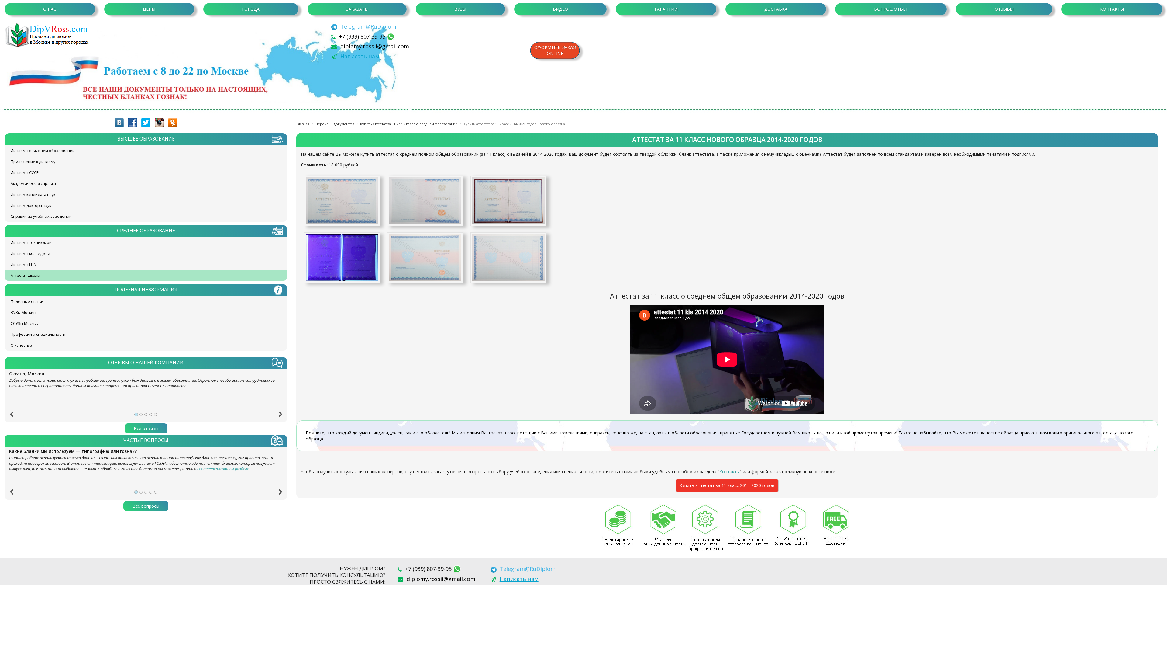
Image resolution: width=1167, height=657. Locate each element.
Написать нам (359, 56)
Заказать (357, 9)
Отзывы (1004, 9)
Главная (302, 124)
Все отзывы (146, 428)
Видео (560, 9)
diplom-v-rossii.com (49, 35)
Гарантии (666, 9)
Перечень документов (334, 124)
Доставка (775, 9)
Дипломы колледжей (30, 253)
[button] (11, 416)
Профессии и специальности (38, 334)
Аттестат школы (25, 275)
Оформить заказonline (555, 50)
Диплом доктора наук (31, 205)
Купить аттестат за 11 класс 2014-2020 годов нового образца (514, 124)
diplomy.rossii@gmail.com (374, 46)
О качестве (21, 345)
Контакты (1112, 9)
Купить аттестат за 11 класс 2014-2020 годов (727, 485)
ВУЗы (460, 9)
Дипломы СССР (25, 172)
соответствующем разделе (223, 468)
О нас (49, 9)
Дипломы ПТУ (23, 264)
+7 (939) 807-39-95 (363, 36)
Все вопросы (146, 506)
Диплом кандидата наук (33, 194)
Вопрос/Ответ (891, 9)
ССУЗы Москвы (25, 323)
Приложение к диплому (33, 161)
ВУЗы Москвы (23, 312)
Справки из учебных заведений (41, 216)
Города (251, 9)
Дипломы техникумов (31, 242)
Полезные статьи (27, 301)
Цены (149, 9)
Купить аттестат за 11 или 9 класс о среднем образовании (408, 124)
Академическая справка (33, 183)
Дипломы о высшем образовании (43, 150)
